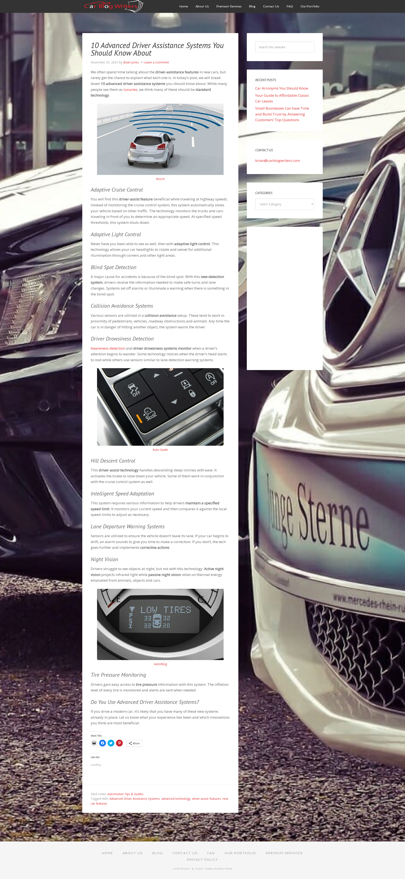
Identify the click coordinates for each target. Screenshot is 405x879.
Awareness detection (108, 348)
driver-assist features (206, 799)
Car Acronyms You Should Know (281, 88)
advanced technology (175, 799)
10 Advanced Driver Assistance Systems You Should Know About (157, 49)
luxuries (130, 89)
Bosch (160, 179)
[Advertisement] (284, 298)
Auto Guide (160, 450)
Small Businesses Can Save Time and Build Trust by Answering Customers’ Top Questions (282, 114)
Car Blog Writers (114, 6)
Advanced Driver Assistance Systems (134, 799)
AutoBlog (160, 664)
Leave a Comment (156, 62)
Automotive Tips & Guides (125, 794)
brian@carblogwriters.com (277, 160)
